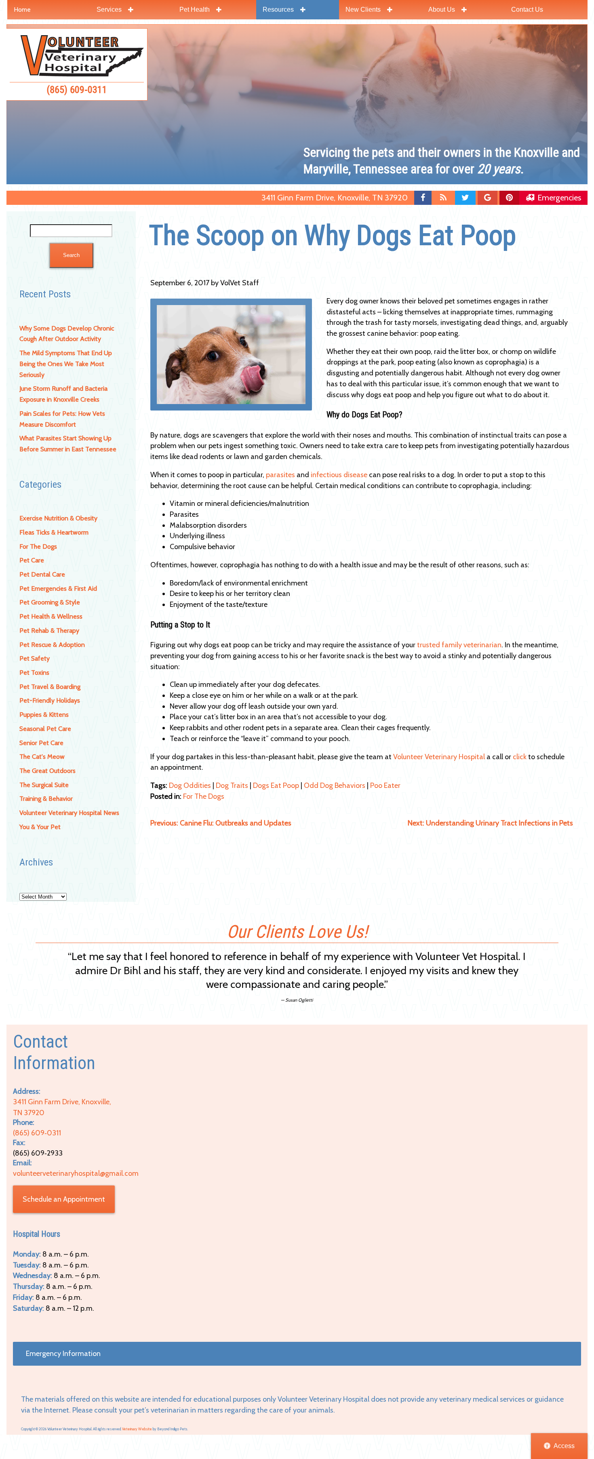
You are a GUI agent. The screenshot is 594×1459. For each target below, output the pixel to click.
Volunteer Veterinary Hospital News (69, 813)
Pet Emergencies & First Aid (58, 588)
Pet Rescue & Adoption (52, 644)
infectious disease (339, 474)
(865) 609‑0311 (76, 89)
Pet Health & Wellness (50, 616)
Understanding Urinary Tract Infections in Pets (490, 823)
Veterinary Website (137, 1429)
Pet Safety (34, 658)
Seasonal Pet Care (45, 729)
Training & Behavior (46, 798)
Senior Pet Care (41, 743)
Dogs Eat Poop (276, 785)
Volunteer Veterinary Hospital (439, 756)
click (520, 756)
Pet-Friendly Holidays (49, 700)
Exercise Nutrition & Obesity (58, 518)
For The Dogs (38, 546)
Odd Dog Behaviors (334, 785)
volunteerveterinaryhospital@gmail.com (76, 1173)
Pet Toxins (34, 672)
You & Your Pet (40, 827)
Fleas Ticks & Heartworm (53, 532)
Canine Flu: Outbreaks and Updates (220, 823)
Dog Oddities (190, 785)
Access (564, 1445)
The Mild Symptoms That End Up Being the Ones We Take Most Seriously (65, 363)
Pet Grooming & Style (49, 602)
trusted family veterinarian (459, 644)
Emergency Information (63, 1353)
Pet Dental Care (42, 574)
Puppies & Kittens (44, 714)
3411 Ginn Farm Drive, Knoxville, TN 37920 (334, 197)
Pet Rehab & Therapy (49, 630)
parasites (280, 474)
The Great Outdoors (47, 771)
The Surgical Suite (44, 785)
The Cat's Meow (42, 756)
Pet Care (31, 560)
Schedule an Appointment (64, 1199)
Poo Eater (385, 785)
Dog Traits (232, 785)
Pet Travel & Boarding (49, 687)
